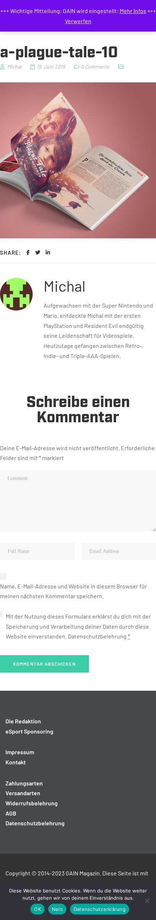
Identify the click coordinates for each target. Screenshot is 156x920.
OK (37, 909)
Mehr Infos (133, 10)
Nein (57, 909)
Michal (65, 285)
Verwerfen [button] (78, 20)
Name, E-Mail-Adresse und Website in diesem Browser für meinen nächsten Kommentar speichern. (73, 591)
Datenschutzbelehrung (97, 636)
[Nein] (147, 900)
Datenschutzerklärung (100, 909)
